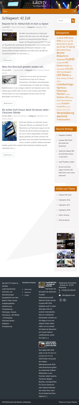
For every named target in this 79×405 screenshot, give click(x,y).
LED (71, 68)
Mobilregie (62, 90)
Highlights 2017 (40, 27)
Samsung (59, 103)
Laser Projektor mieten (66, 162)
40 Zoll (63, 41)
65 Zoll (63, 47)
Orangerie (67, 94)
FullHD (70, 59)
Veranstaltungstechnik (65, 114)
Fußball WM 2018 (65, 195)
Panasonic (71, 97)
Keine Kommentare (18, 27)
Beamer (61, 52)
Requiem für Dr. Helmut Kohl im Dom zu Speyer (25, 23)
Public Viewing (7, 30)
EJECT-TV (39, 3)
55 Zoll (68, 44)
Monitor (61, 93)
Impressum (28, 292)
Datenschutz (28, 289)
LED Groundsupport (64, 72)
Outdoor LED (62, 97)
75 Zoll (69, 46)
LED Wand (62, 75)
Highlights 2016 (42, 116)
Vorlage (27, 295)
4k (57, 38)
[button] (63, 236)
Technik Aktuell (7, 119)
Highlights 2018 (64, 210)
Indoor (66, 65)
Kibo (71, 66)
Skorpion (68, 106)
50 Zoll (62, 44)
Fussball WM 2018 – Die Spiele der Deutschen (66, 143)
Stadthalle (59, 110)
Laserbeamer (61, 69)
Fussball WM (61, 63)
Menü (5, 11)
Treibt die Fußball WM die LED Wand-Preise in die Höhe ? (66, 154)
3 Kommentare (18, 70)
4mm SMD (63, 37)
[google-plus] (64, 300)
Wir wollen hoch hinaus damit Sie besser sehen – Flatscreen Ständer (26, 111)
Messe (63, 87)
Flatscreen (61, 59)
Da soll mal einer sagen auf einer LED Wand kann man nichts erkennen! (67, 171)
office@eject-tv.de (68, 295)
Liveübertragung (65, 85)
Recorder (69, 100)
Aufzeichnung (65, 50)
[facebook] (60, 300)
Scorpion (65, 103)
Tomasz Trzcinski (66, 110)
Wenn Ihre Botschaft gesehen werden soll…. (23, 66)
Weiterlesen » (8, 60)
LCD (67, 68)
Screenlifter (61, 106)
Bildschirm (62, 56)
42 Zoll (68, 41)
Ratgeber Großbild (65, 135)
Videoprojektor (63, 119)
